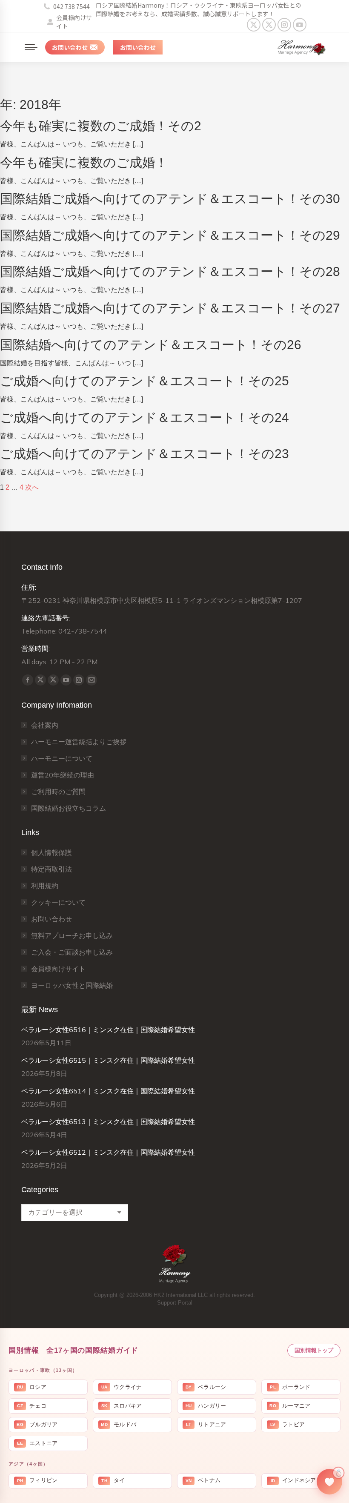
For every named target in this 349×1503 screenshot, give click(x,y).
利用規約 (44, 885)
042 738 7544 (71, 6)
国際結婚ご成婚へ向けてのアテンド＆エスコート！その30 (170, 199)
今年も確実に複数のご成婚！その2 (100, 126)
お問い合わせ (51, 919)
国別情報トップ (314, 1350)
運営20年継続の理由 (62, 775)
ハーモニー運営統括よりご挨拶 (78, 741)
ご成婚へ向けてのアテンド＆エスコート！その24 (144, 417)
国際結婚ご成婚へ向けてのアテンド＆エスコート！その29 (170, 235)
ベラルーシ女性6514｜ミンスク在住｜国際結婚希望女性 (108, 1091)
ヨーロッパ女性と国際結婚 (72, 985)
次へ (32, 487)
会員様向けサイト (74, 21)
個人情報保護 (51, 852)
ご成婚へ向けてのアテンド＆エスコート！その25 (144, 381)
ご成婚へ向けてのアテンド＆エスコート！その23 (144, 454)
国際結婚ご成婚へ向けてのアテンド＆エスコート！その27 (170, 308)
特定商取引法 (51, 869)
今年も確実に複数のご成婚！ (84, 162)
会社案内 (44, 725)
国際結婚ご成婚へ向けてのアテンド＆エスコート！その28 (170, 271)
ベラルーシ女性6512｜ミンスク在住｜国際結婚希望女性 (108, 1152)
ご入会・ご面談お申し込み (72, 952)
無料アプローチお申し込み (72, 935)
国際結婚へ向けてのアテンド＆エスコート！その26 (150, 345)
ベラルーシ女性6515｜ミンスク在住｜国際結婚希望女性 (108, 1060)
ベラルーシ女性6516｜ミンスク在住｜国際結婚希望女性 (108, 1029)
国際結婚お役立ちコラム (68, 808)
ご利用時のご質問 (58, 791)
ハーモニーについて (61, 758)
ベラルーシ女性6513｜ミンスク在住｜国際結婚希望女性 (108, 1121)
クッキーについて (58, 902)
